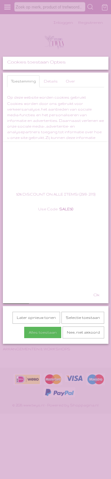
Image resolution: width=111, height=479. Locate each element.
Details (51, 81)
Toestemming (23, 81)
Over (70, 81)
